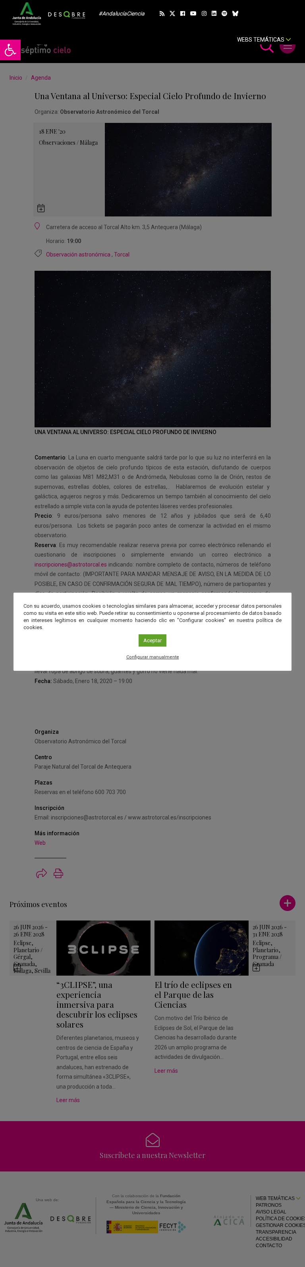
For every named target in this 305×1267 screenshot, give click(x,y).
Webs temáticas (261, 39)
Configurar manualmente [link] (152, 657)
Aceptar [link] (152, 640)
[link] (10, 50)
